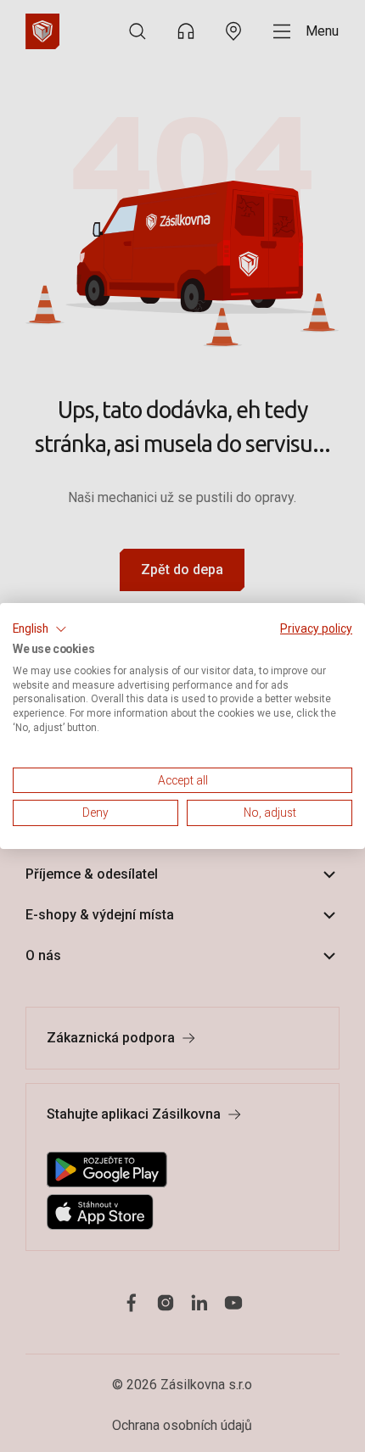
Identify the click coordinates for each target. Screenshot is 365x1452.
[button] (40, 629)
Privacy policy (316, 628)
